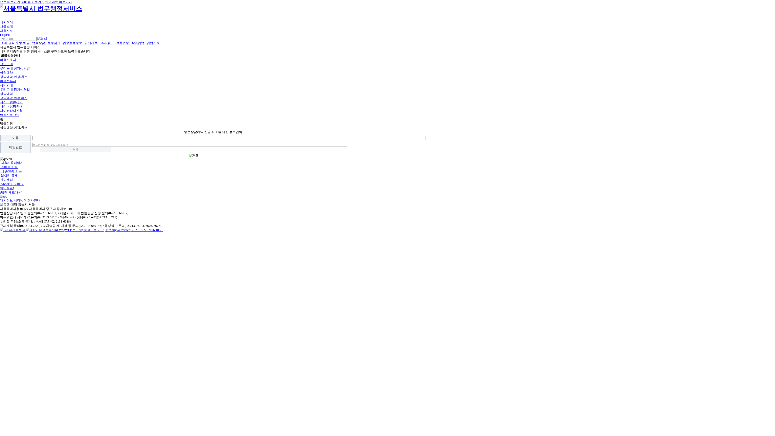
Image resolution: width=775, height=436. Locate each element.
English (5, 35)
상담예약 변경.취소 (13, 77)
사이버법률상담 (11, 102)
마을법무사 (8, 81)
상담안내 (6, 64)
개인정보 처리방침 (13, 200)
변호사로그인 (9, 115)
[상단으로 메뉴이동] (3, 196)
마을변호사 (8, 60)
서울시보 (6, 30)
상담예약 (6, 72)
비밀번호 (15, 147)
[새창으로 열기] (13, 230)
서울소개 (6, 26)
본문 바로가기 (10, 2)
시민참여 (6, 22)
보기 (75, 149)
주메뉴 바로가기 (32, 2)
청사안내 (33, 200)
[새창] (94, 230)
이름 (15, 137)
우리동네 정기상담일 (15, 68)
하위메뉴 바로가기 (58, 2)
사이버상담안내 (11, 106)
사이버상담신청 (11, 110)
